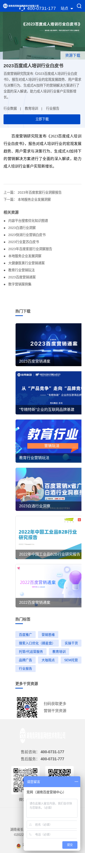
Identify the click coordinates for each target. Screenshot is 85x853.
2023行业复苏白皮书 (23, 242)
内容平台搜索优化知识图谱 (27, 221)
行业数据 (10, 108)
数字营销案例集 (19, 284)
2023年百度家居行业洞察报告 (40, 192)
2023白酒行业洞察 (21, 228)
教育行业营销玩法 (21, 270)
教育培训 (31, 108)
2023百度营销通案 (21, 277)
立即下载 (42, 119)
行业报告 (52, 108)
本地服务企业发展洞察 (34, 199)
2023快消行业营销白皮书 (26, 235)
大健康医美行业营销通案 (26, 263)
